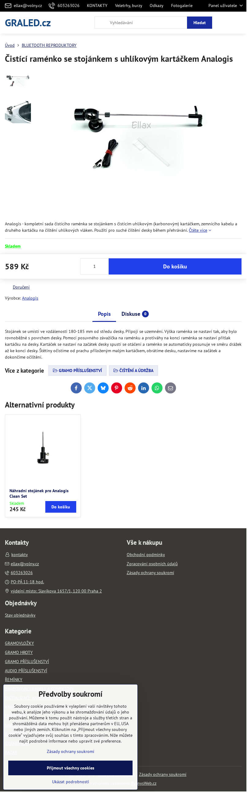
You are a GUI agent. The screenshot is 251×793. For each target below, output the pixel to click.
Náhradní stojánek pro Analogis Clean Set (39, 493)
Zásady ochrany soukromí (162, 774)
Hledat (199, 22)
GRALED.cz (28, 22)
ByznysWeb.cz (143, 783)
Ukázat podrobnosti (70, 781)
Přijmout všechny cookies (70, 768)
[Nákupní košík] (224, 23)
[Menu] (239, 23)
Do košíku (175, 266)
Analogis (30, 298)
